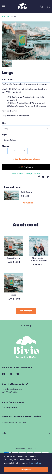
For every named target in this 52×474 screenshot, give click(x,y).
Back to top (26, 325)
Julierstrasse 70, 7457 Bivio (14, 422)
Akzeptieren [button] (26, 469)
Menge (5, 146)
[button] (7, 64)
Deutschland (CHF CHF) (24, 448)
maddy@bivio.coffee (12, 389)
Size (4, 123)
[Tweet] (43, 177)
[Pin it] (47, 177)
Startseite (5, 16)
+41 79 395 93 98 (10, 392)
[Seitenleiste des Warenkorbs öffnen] (48, 6)
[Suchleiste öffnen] (41, 6)
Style (4, 134)
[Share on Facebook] (39, 177)
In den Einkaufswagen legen (26, 159)
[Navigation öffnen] (3, 6)
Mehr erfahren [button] (35, 463)
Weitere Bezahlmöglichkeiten (26, 173)
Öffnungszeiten (9, 407)
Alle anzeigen (26, 310)
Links (4, 433)
